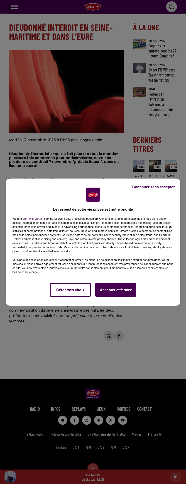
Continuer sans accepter (153, 186)
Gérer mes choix (70, 289)
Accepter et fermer (116, 289)
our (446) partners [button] (34, 218)
